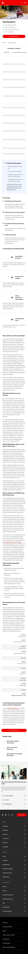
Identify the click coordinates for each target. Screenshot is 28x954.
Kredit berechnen (15, 36)
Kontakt (4, 930)
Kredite (3, 42)
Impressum (5, 922)
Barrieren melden (6, 943)
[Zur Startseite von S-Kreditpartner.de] (2, 2)
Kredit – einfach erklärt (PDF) (9, 947)
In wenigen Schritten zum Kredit (19, 52)
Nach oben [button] (21, 814)
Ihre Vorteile (6, 52)
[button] (25, 2)
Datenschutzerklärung (7, 926)
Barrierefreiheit (6, 939)
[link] (14, 800)
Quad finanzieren (12, 42)
